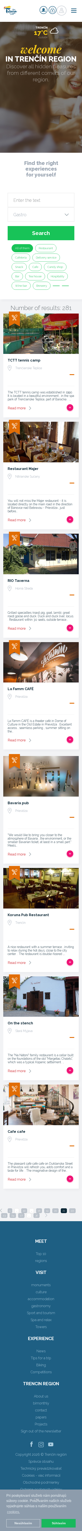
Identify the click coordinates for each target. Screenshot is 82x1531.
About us (41, 1396)
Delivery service (46, 257)
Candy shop (55, 267)
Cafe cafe (16, 1132)
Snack (19, 267)
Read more (17, 408)
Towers (41, 1327)
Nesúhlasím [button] (23, 1523)
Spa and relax (41, 1320)
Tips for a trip (41, 1358)
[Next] (46, 1215)
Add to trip (70, 407)
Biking (41, 1365)
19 (47, 1210)
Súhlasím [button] (59, 1523)
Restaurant (46, 248)
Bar (17, 276)
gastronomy (41, 1306)
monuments (41, 1285)
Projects (41, 1424)
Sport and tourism (41, 1313)
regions (41, 1261)
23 (4, 1215)
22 (72, 1210)
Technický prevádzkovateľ (41, 1468)
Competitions (41, 1372)
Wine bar (21, 285)
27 (21, 1215)
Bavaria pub (18, 803)
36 (36, 1215)
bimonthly (41, 1403)
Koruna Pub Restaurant (28, 915)
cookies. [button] (13, 1512)
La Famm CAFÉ (21, 689)
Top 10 (41, 1254)
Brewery (41, 285)
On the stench (20, 1023)
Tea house (35, 276)
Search (41, 233)
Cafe (35, 267)
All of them (22, 248)
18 (39, 1210)
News (41, 1351)
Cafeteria (21, 257)
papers (41, 1417)
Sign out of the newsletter (41, 1431)
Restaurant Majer (23, 469)
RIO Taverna (18, 581)
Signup (43, 10)
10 (24, 1210)
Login (52, 10)
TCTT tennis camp (24, 360)
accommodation (41, 1299)
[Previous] (1, 1210)
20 (55, 1210)
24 (12, 1215)
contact (41, 1410)
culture (41, 1292)
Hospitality (57, 276)
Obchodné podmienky (41, 1482)
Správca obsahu (41, 1461)
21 (64, 1210)
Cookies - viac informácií (41, 1475)
